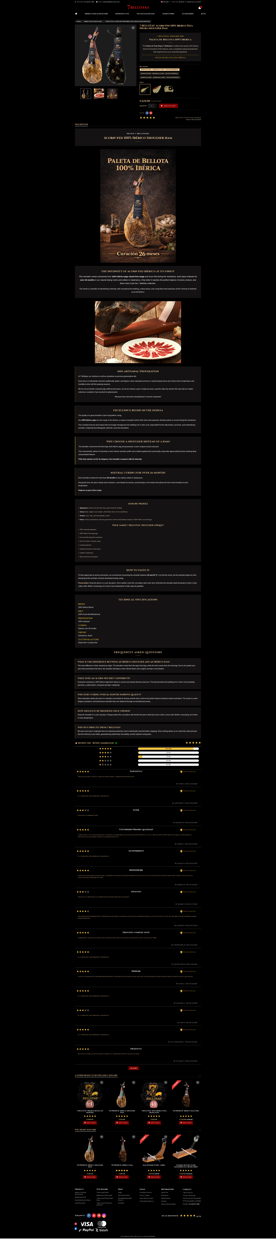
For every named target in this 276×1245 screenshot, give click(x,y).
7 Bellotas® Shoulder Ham (104, 1199)
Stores (163, 1201)
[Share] (147, 113)
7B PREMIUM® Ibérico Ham (122, 1165)
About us (164, 1192)
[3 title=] (193, 743)
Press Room (165, 1198)
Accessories (187, 14)
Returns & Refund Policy (125, 1199)
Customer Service (147, 1201)
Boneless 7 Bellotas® (104, 1195)
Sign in (181, 2)
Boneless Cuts (122, 14)
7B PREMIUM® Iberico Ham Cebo (186, 1111)
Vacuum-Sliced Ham (145, 14)
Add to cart (168, 106)
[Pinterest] (150, 113)
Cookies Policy (146, 1192)
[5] (154, 118)
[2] (144, 118)
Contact (187, 1189)
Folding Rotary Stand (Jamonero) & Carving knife (186, 1166)
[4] (150, 118)
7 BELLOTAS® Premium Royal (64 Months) (90, 1112)
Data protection (146, 1198)
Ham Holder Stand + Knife (154, 1165)
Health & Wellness (168, 1204)
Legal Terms (144, 1195)
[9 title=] (126, 1171)
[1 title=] (186, 743)
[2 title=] (190, 743)
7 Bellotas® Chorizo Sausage (104, 1204)
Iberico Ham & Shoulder (96, 14)
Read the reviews (193, 119)
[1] (141, 118)
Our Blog (165, 1195)
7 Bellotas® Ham (102, 1192)
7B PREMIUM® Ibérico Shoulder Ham (122, 1112)
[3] (147, 118)
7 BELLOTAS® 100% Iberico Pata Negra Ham (154, 1112)
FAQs (120, 1192)
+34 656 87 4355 (89, 2)
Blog (203, 14)
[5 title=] (199, 743)
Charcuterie (168, 14)
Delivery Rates (123, 1195)
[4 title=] (196, 743)
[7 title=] (123, 1171)
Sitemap (121, 1203)
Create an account (194, 2)
